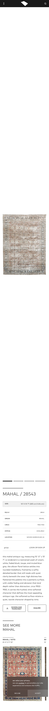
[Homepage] (24, 3)
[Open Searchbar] (45, 3)
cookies (21, 683)
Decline (17, 693)
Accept (38, 693)
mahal (41, 518)
